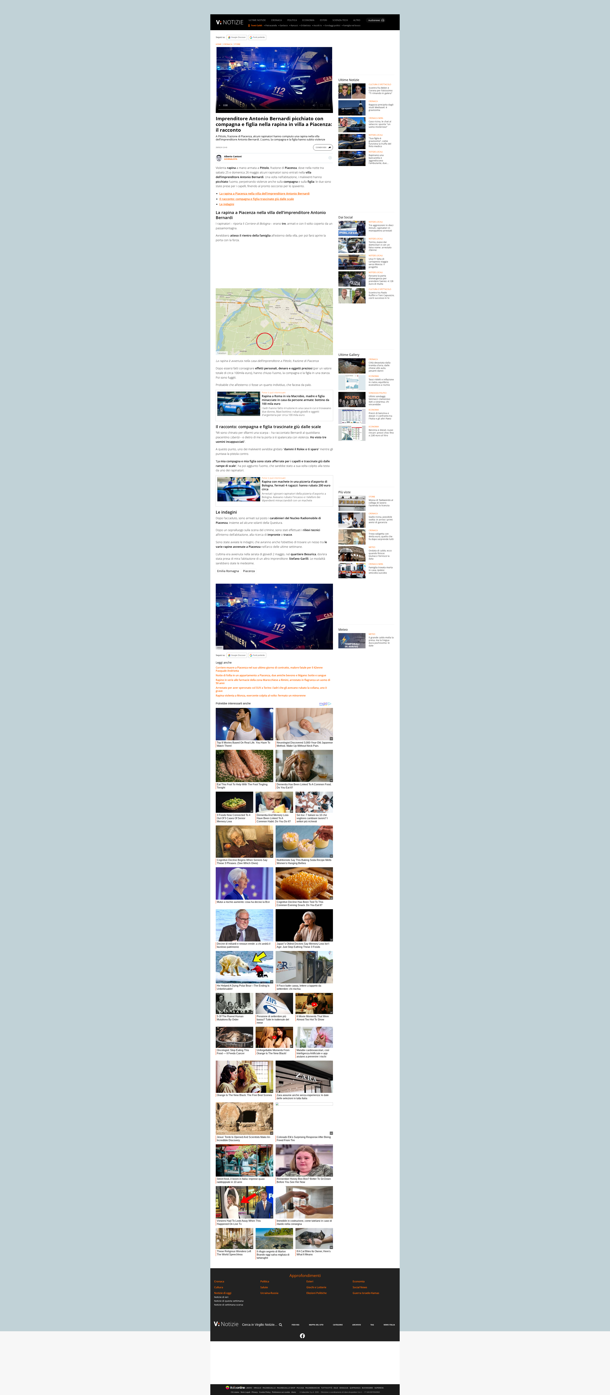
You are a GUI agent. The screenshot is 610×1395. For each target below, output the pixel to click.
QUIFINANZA (355, 1388)
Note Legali (245, 1392)
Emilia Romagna (228, 571)
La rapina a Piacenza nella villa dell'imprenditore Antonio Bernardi (264, 193)
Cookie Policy (265, 1392)
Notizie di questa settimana (229, 1300)
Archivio (356, 1325)
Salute (264, 1287)
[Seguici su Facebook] (302, 1337)
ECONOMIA (308, 20)
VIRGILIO (257, 1388)
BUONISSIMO (367, 1388)
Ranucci (294, 25)
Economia (359, 1281)
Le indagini (226, 204)
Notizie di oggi (222, 1293)
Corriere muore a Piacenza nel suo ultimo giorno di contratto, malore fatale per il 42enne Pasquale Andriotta (269, 669)
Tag (372, 1325)
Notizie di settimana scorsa (228, 1304)
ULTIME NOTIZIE (257, 20)
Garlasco (284, 25)
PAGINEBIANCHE (312, 1388)
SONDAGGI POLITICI (377, 393)
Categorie (338, 1325)
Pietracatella (271, 25)
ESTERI (323, 20)
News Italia (389, 1325)
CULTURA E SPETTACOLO (380, 84)
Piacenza (249, 571)
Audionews (374, 20)
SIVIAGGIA (343, 1388)
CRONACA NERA (376, 118)
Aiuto (293, 1392)
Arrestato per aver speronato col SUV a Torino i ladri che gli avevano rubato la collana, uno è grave (271, 689)
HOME (218, 44)
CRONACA (276, 20)
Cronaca (219, 1281)
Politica (264, 1281)
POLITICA (292, 20)
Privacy (255, 1392)
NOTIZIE (233, 22)
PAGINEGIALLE (269, 1388)
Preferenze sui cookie (281, 1392)
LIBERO (249, 1388)
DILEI (336, 1388)
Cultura (218, 1287)
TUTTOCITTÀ (326, 1388)
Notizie (230, 1323)
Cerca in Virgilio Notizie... (259, 1324)
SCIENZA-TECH (340, 20)
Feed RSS (295, 1325)
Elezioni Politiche (316, 1293)
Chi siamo (235, 1392)
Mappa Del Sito (316, 1325)
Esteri (309, 1281)
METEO (372, 547)
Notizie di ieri (221, 1297)
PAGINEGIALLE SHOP (286, 1388)
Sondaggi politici (332, 25)
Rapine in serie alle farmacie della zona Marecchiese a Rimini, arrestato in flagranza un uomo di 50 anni (273, 681)
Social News (360, 1287)
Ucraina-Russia (269, 1293)
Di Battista (306, 25)
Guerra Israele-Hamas (366, 1293)
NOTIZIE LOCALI (376, 135)
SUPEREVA (379, 1388)
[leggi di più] (330, 158)
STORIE (237, 44)
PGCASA (300, 1388)
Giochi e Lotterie (316, 1287)
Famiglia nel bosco (351, 25)
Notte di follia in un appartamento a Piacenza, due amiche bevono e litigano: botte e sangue (271, 675)
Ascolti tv (317, 25)
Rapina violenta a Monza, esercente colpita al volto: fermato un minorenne (261, 695)
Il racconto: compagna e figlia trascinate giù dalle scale (256, 199)
